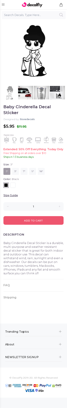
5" (15, 171)
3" (7, 171)
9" (33, 171)
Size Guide (10, 195)
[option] (10, 94)
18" (41, 171)
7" (24, 171)
